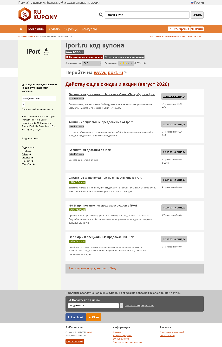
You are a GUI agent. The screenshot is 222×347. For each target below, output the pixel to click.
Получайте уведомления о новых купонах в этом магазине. (39, 87)
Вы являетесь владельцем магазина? (167, 36)
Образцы (71, 29)
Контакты (117, 332)
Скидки (54, 29)
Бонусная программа (122, 335)
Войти (198, 29)
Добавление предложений (172, 332)
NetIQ (89, 332)
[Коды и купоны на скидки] (37, 21)
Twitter (25, 154)
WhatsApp (26, 164)
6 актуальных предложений (86, 57)
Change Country (73, 341)
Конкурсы (89, 29)
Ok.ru (95, 317)
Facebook (26, 151)
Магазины (36, 29)
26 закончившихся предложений (124, 57)
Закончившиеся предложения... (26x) (92, 268)
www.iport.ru (73, 52)
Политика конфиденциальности (37, 109)
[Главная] (20, 29)
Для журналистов (121, 339)
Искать (197, 15)
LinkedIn (26, 157)
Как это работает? (195, 36)
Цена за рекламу (167, 335)
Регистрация (180, 29)
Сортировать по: (73, 63)
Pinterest (26, 161)
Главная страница (26, 36)
